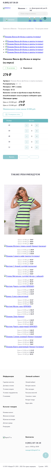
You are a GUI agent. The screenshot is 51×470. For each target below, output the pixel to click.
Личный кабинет (30, 382)
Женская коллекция (9, 416)
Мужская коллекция (9, 419)
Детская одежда (7, 423)
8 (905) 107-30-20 (10, 3)
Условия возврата (8, 389)
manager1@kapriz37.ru (33, 450)
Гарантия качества (8, 382)
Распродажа (6, 426)
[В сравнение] (34, 157)
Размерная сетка (14, 114)
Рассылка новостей (31, 393)
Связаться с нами (31, 396)
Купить (11, 157)
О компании (6, 396)
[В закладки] (23, 157)
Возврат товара (30, 400)
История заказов (30, 385)
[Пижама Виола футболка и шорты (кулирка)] (22, 37)
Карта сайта (29, 403)
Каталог (11, 20)
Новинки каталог (8, 412)
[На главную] (7, 437)
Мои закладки (30, 389)
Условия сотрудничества (10, 393)
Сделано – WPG (43, 466)
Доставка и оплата (8, 385)
